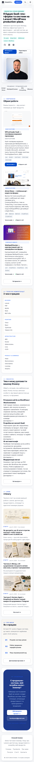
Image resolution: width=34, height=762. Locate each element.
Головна (8, 749)
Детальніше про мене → (17, 661)
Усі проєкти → (17, 281)
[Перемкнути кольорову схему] (25, 2)
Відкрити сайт (23, 164)
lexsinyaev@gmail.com (17, 718)
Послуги (10, 752)
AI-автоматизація (10, 441)
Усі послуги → (17, 481)
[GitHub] (4, 44)
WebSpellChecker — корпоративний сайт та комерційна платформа (14, 247)
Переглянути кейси (23, 51)
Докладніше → (8, 421)
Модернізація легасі (11, 460)
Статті (16, 752)
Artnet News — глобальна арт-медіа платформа (16, 192)
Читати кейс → (10, 164)
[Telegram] (13, 44)
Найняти (18, 2)
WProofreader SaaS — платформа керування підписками (13, 134)
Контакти (23, 752)
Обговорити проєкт (8, 51)
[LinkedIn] (9, 44)
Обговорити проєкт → (17, 712)
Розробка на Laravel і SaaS (14, 423)
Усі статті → (17, 612)
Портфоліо (16, 749)
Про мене (25, 749)
